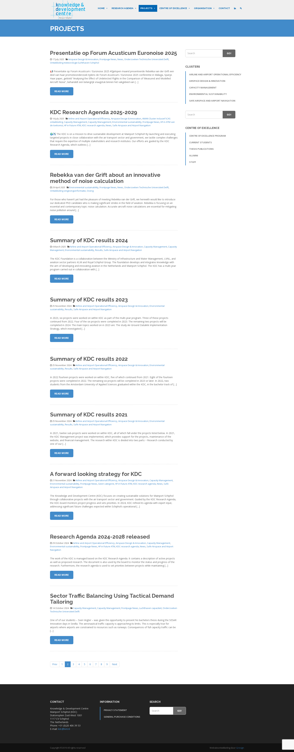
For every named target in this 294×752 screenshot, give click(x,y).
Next (114, 664)
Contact (224, 8)
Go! (229, 53)
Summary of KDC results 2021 (88, 414)
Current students (200, 142)
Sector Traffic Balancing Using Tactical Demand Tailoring (112, 599)
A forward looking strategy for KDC (96, 474)
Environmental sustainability (127, 121)
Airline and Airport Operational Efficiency (89, 118)
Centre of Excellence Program (207, 135)
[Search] (241, 8)
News (120, 59)
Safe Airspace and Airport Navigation (131, 125)
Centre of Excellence (173, 8)
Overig (90, 190)
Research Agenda (122, 8)
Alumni (193, 155)
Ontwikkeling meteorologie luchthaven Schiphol (74, 62)
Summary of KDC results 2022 (89, 359)
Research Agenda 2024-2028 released (100, 536)
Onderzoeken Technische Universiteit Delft (146, 59)
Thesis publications (201, 148)
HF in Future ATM (72, 125)
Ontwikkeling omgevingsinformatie (68, 190)
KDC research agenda (93, 125)
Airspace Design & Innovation (83, 59)
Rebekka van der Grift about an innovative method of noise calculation (105, 178)
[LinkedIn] (235, 8)
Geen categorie (106, 483)
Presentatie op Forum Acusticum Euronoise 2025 (113, 53)
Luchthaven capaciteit (150, 608)
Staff (192, 162)
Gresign (240, 747)
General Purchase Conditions (122, 716)
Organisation (203, 8)
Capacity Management (75, 121)
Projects (146, 8)
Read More (61, 91)
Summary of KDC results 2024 (89, 240)
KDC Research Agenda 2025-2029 (93, 112)
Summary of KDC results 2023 (89, 299)
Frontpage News (108, 59)
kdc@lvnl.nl (64, 729)
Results (99, 250)
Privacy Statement (115, 710)
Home (101, 8)
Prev (54, 664)
